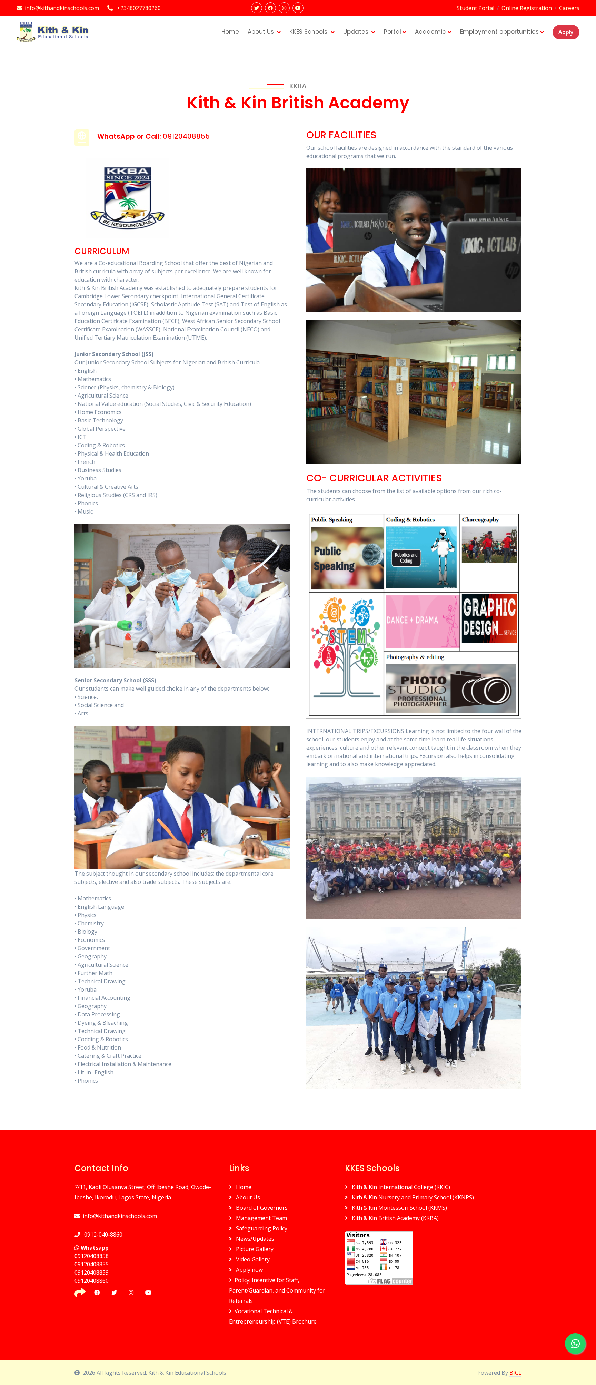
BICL (515, 1372)
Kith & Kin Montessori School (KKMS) (398, 1207)
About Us (247, 1197)
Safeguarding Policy (261, 1228)
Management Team (261, 1218)
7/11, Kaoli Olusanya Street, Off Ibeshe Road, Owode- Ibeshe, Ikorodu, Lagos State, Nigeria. (142, 1192)
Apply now (249, 1270)
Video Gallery (252, 1259)
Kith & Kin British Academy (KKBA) (394, 1218)
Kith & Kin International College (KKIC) (400, 1187)
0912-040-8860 (102, 1234)
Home (243, 1187)
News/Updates (254, 1238)
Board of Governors (261, 1207)
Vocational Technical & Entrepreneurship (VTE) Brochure (273, 1316)
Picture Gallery (254, 1249)
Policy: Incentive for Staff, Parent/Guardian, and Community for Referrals (277, 1290)
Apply (566, 32)
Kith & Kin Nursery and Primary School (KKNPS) (412, 1197)
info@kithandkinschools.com (120, 1216)
